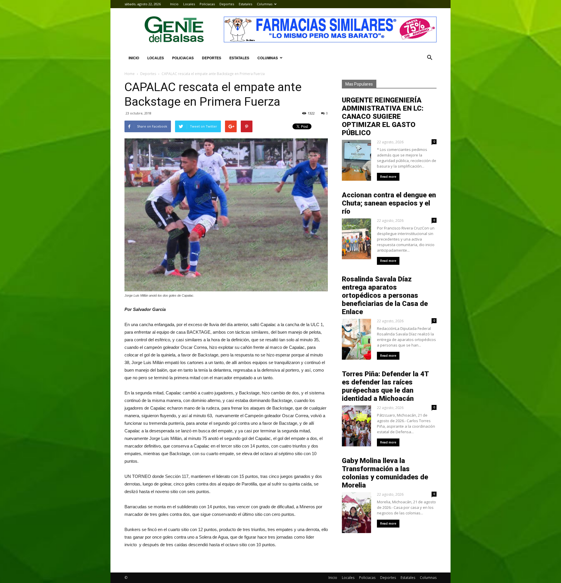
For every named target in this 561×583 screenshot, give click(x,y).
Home (129, 73)
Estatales (245, 4)
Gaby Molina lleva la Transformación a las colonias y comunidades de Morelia (385, 473)
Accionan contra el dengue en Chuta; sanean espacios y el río (389, 203)
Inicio (174, 4)
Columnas (264, 4)
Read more (388, 177)
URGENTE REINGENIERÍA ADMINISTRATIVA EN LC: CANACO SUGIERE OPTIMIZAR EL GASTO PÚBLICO (382, 116)
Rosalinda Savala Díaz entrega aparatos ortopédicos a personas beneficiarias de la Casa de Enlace (385, 295)
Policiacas (207, 4)
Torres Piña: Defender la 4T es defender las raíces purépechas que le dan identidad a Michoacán (385, 386)
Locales (189, 4)
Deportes (226, 4)
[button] (430, 58)
